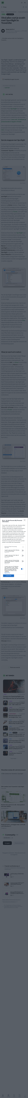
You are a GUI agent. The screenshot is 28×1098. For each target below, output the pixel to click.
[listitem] (14, 547)
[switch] (22, 550)
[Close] (25, 520)
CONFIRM (8, 575)
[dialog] (14, 549)
